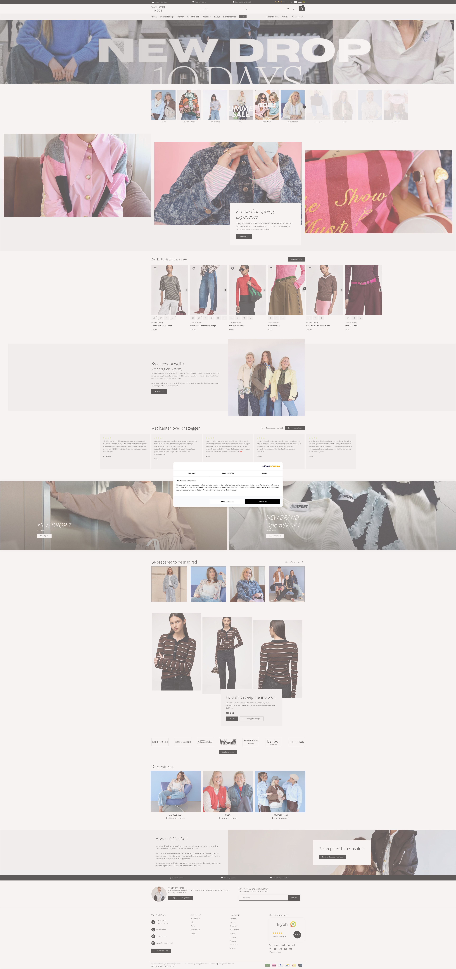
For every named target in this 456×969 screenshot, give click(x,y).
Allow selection (227, 501)
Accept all (263, 501)
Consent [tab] (191, 473)
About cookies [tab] (228, 473)
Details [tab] (264, 473)
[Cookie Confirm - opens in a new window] (271, 466)
